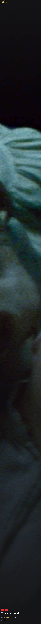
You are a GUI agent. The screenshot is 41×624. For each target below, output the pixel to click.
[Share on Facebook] (2, 620)
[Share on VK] (6, 620)
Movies (2, 609)
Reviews (6, 609)
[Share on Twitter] (4, 620)
